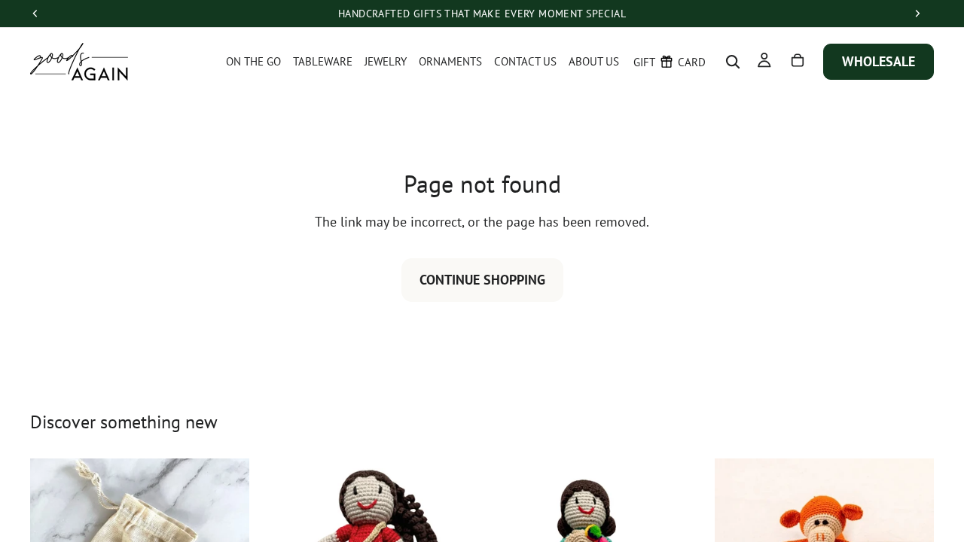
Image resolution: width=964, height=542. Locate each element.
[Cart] (797, 61)
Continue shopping (482, 279)
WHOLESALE (878, 61)
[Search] (732, 61)
